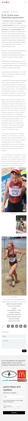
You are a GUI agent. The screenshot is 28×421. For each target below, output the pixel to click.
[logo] (5, 2)
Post (24, 350)
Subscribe (14, 412)
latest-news (3, 326)
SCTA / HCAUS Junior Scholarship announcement (12, 16)
